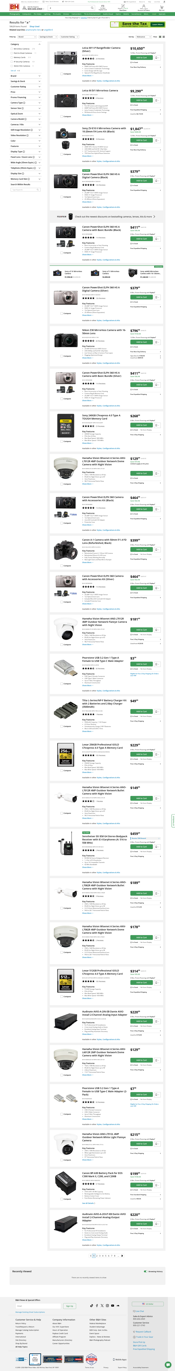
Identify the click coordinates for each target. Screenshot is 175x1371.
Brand (21, 37)
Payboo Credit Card (60, 1333)
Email (19, 1306)
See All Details (88, 1203)
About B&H (56, 1323)
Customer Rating (68, 37)
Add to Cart (141, 57)
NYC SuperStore (131, 2)
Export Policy (122, 1367)
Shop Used (34, 26)
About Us (142, 2)
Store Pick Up (139, 1342)
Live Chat (157, 2)
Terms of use (89, 1367)
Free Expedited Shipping (144, 1349)
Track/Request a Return (24, 1327)
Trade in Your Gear (144, 1337)
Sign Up (69, 1306)
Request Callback (143, 1331)
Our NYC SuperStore (60, 1327)
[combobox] (144, 36)
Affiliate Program (59, 1337)
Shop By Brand (21, 1343)
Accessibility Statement (140, 1367)
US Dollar (149, 1304)
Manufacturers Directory (62, 1340)
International (20, 1337)
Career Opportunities (61, 1343)
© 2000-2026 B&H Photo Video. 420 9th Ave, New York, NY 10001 (37, 1367)
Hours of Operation (60, 1330)
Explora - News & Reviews (100, 1337)
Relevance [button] (141, 37)
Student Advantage (97, 1327)
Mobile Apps (121, 1359)
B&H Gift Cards (140, 1345)
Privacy (106, 1367)
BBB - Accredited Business (21, 1359)
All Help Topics (21, 1347)
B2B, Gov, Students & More (29, 2)
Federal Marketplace (98, 1323)
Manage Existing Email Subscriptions (30, 1312)
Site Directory (20, 1340)
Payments (19, 1333)
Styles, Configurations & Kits (108, 81)
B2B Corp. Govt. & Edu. (99, 1330)
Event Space (94, 1333)
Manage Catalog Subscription (27, 1330)
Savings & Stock (46, 37)
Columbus (84, 18)
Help (149, 2)
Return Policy (20, 1323)
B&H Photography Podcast (100, 1340)
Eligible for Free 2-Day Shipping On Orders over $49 (144, 675)
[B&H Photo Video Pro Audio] (15, 7)
